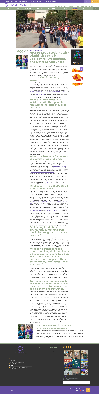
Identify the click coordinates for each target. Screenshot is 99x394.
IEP (49, 161)
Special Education (39, 50)
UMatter (52, 353)
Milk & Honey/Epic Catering (55, 364)
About (39, 349)
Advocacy (32, 50)
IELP (47, 182)
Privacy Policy (79, 388)
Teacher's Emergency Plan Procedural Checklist (42, 172)
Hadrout (83, 390)
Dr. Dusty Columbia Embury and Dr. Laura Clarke (51, 328)
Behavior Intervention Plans (53, 210)
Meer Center (53, 349)
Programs (39, 351)
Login (39, 362)
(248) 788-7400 (13, 368)
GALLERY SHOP (87, 1)
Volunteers (39, 353)
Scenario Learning (40, 94)
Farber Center (53, 351)
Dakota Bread (53, 362)
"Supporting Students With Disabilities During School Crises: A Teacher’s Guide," (48, 91)
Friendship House (54, 355)
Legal (84, 388)
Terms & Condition (71, 388)
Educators (39, 355)
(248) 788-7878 (13, 358)
